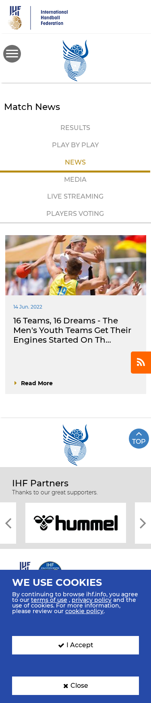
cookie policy (84, 611)
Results (75, 128)
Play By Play (75, 145)
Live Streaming (75, 196)
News (75, 162)
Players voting (75, 213)
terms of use (49, 599)
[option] (75, 522)
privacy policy (92, 599)
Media (75, 179)
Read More (37, 383)
